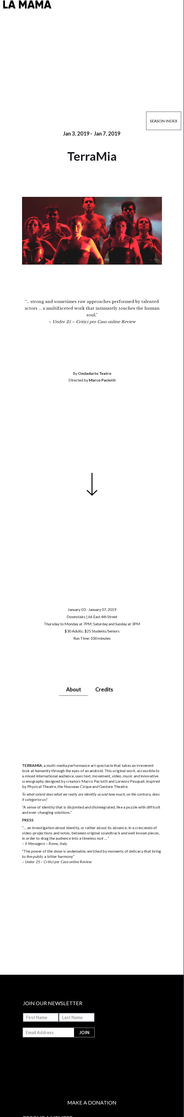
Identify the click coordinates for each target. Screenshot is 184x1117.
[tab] (73, 690)
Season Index (163, 121)
